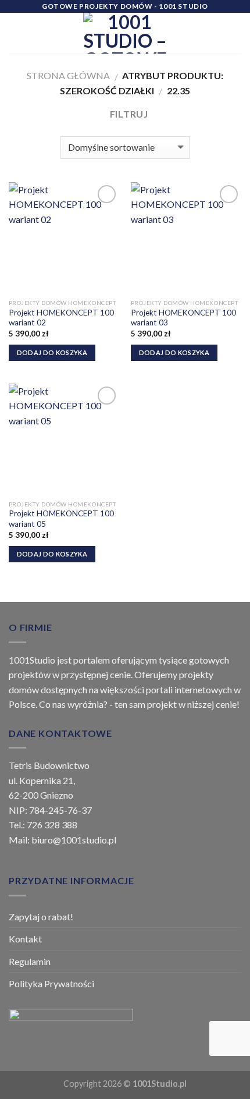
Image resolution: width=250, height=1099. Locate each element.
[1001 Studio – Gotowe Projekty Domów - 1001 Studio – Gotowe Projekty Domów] (125, 33)
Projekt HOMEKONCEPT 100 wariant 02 (61, 318)
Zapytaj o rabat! (41, 916)
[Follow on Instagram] (187, 41)
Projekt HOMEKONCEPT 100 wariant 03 (183, 318)
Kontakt (25, 938)
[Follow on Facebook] (187, 25)
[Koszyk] (235, 33)
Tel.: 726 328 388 (43, 824)
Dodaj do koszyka (52, 352)
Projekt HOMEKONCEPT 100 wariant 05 (61, 519)
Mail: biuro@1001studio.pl (62, 839)
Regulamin (30, 961)
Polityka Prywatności (51, 983)
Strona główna (68, 75)
